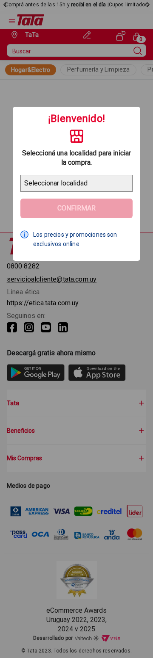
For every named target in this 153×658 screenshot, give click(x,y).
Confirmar (76, 208)
